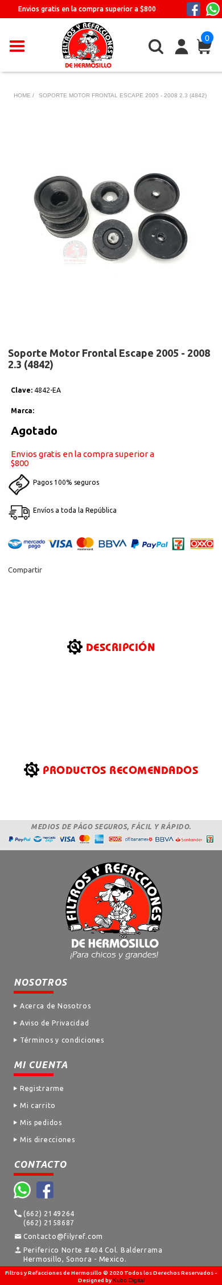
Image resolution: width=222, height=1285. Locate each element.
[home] (87, 45)
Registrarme (42, 1088)
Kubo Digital (129, 1280)
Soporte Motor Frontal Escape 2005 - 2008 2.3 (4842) (123, 95)
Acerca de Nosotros (55, 1006)
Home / (24, 95)
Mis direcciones (47, 1139)
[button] (17, 45)
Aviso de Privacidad (54, 1023)
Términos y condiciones (62, 1040)
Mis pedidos (41, 1122)
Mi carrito (38, 1105)
